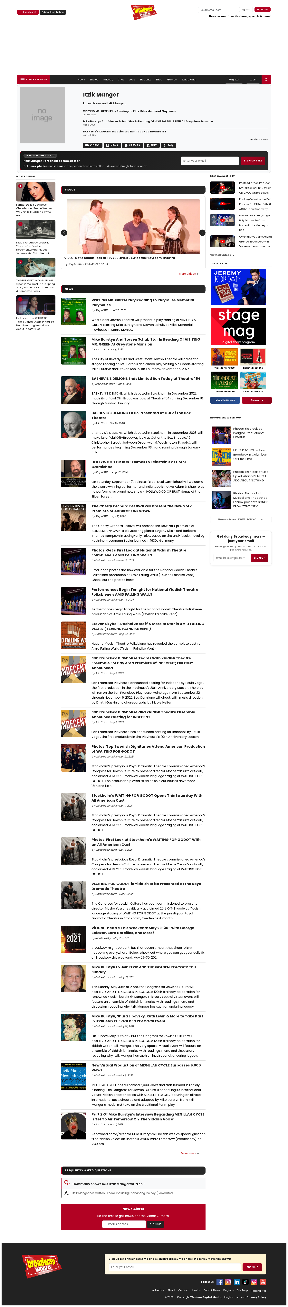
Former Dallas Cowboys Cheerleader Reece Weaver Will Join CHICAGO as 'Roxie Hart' (34, 200)
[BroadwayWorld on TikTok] (245, 1281)
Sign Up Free (253, 160)
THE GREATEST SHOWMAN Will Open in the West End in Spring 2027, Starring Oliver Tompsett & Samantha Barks (35, 276)
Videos (95, 145)
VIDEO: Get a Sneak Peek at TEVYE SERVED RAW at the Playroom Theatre (119, 258)
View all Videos (220, 255)
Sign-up (246, 9)
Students (145, 79)
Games (172, 79)
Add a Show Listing (53, 12)
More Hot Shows (225, 400)
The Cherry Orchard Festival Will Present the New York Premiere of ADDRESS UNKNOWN (141, 508)
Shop (159, 79)
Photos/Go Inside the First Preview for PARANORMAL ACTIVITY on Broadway (255, 204)
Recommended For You (225, 417)
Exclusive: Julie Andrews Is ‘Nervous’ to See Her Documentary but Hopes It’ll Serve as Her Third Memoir (33, 238)
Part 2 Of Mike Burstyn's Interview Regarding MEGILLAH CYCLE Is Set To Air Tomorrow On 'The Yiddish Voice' (148, 1117)
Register (234, 79)
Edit (154, 145)
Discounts (257, 400)
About (171, 1290)
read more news (259, 139)
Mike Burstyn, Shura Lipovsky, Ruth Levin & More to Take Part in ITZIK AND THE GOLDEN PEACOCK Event (147, 1019)
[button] (266, 79)
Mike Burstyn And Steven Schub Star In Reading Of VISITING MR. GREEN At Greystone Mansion (148, 121)
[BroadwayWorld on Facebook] (219, 1281)
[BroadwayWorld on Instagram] (228, 1281)
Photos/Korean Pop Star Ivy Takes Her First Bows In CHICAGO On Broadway (255, 188)
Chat (121, 79)
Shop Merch (29, 12)
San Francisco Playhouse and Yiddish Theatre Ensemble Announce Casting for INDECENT (143, 714)
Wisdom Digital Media (205, 1297)
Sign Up (155, 1224)
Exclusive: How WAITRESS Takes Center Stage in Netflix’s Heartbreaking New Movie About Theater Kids (35, 314)
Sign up (259, 558)
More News (188, 1153)
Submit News (212, 1290)
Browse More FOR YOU (238, 519)
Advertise (158, 1290)
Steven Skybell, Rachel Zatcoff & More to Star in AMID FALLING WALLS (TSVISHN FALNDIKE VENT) (147, 626)
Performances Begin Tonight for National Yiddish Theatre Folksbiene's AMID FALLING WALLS (144, 592)
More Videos (187, 274)
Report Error (258, 1291)
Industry (108, 79)
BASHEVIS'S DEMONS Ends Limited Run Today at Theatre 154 (124, 131)
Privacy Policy (256, 1297)
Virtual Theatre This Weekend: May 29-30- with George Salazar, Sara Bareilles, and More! (142, 930)
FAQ (170, 145)
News (81, 79)
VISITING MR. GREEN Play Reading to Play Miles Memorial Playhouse (129, 111)
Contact (183, 1290)
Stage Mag (188, 79)
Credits (134, 145)
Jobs (132, 79)
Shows (94, 79)
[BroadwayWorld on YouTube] (262, 1281)
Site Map (242, 1290)
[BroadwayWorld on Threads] (254, 1281)
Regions (228, 1290)
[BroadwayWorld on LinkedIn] (236, 1281)
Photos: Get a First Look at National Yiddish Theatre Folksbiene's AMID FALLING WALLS (139, 553)
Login (253, 79)
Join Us (196, 1290)
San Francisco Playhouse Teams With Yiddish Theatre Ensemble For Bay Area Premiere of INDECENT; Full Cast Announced (142, 663)
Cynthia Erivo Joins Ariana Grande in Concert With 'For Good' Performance (255, 241)
